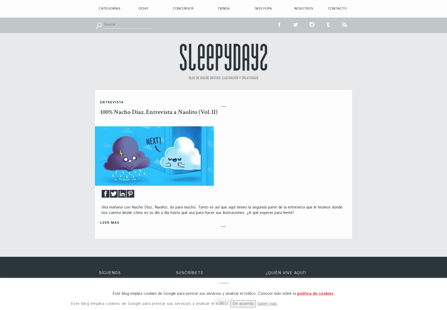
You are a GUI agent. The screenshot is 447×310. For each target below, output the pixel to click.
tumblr (328, 24)
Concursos (183, 8)
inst (312, 24)
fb (279, 24)
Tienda (224, 8)
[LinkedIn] (122, 195)
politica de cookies (315, 293)
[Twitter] (114, 195)
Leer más (109, 222)
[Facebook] (105, 195)
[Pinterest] (130, 195)
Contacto (337, 8)
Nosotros (303, 8)
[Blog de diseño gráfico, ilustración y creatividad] (223, 61)
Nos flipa (263, 8)
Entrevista (112, 102)
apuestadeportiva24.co (18, 268)
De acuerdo (243, 304)
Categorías (109, 8)
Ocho (143, 8)
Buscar (99, 25)
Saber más (267, 304)
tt (296, 24)
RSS (344, 24)
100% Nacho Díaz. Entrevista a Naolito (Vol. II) (159, 112)
